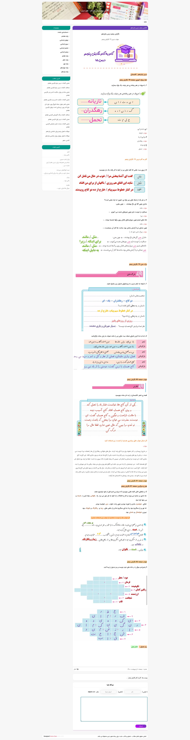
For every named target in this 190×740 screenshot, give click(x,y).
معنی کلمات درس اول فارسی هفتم (58, 119)
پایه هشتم (65, 36)
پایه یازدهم (64, 72)
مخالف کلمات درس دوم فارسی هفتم (58, 87)
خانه (145, 22)
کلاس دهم (66, 140)
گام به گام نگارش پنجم (134, 678)
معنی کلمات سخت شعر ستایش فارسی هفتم (57, 125)
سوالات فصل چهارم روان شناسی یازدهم (57, 136)
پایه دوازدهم (64, 68)
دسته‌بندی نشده (63, 32)
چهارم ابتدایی (64, 40)
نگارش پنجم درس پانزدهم (139, 28)
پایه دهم (65, 60)
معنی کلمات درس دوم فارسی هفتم (58, 83)
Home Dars (53, 736)
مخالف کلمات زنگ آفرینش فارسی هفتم (57, 115)
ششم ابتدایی (64, 48)
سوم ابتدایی (64, 44)
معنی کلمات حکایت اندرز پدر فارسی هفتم (56, 100)
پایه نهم (65, 64)
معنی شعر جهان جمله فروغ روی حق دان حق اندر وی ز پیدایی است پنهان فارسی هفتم (57, 107)
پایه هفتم (65, 56)
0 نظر (75, 669)
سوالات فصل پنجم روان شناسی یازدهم (57, 131)
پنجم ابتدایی (64, 52)
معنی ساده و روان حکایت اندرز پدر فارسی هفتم (56, 93)
